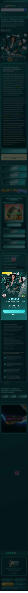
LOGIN (13, 314)
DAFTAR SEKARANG (14, 311)
